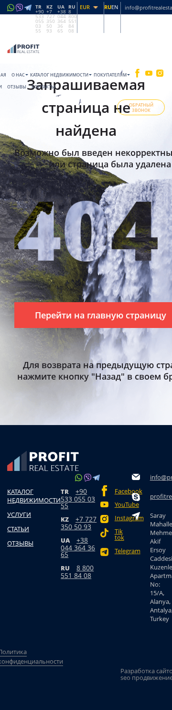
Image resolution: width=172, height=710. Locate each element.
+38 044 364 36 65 (78, 547)
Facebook (123, 491)
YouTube (123, 505)
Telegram (123, 551)
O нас (18, 75)
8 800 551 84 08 (77, 571)
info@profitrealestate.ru (161, 477)
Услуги (19, 514)
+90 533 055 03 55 (78, 498)
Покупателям (110, 75)
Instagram (123, 518)
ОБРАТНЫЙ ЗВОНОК (141, 107)
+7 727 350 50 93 (79, 522)
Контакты (43, 87)
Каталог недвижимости (59, 75)
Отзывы (16, 87)
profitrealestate (161, 496)
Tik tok (119, 534)
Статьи (18, 528)
